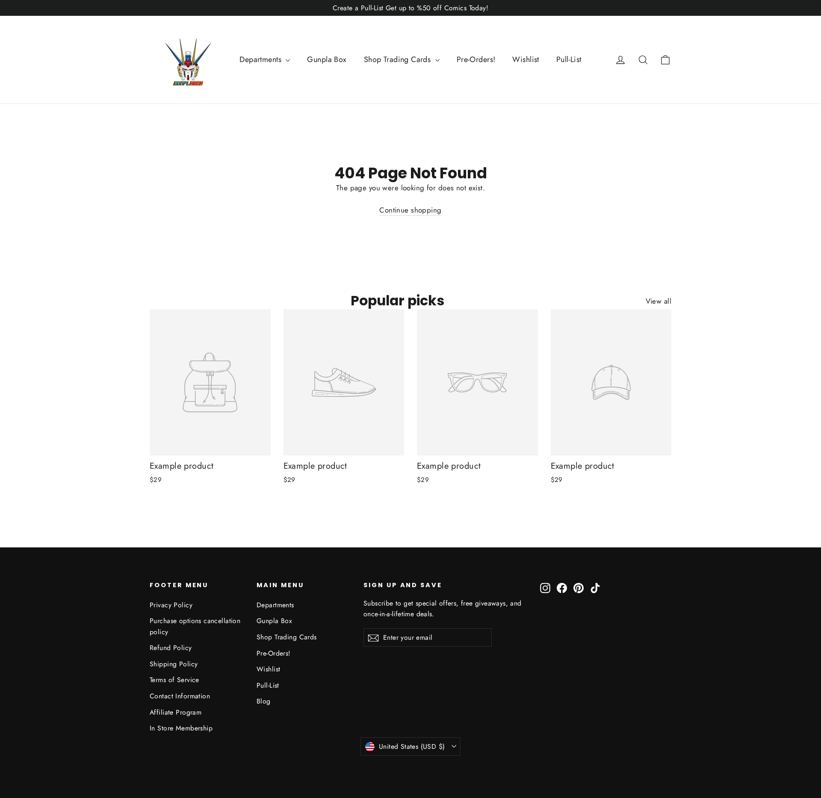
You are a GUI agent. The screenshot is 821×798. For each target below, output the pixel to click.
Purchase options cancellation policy (195, 626)
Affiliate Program (175, 712)
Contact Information (180, 696)
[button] (665, 59)
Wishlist (525, 59)
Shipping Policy (174, 664)
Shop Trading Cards (398, 59)
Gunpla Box (326, 59)
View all (658, 301)
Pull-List (569, 59)
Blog (264, 701)
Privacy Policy (171, 605)
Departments (261, 59)
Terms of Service (174, 680)
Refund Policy (171, 648)
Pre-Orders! (476, 59)
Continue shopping (410, 210)
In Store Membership (181, 728)
